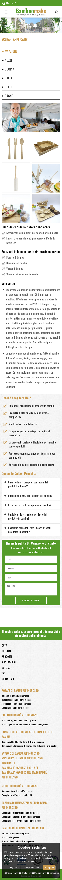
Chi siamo (7, 651)
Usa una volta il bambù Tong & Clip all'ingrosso (23, 741)
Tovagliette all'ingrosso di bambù (17, 795)
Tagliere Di (8, 763)
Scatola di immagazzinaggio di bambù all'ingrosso (25, 805)
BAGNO (9, 95)
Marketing (54, 873)
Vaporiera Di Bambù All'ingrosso (22, 758)
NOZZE (9, 60)
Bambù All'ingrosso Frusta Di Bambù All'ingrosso (24, 774)
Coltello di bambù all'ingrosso (15, 695)
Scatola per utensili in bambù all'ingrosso (21, 816)
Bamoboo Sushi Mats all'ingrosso (17, 791)
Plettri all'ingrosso (10, 837)
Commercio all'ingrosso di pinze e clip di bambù (27, 734)
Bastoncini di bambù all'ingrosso (23, 828)
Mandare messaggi (31, 600)
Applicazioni (9, 662)
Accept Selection (31, 867)
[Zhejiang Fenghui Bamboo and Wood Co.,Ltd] (31, 12)
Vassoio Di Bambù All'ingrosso (21, 753)
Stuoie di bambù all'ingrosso (20, 786)
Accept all (49, 867)
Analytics (26, 873)
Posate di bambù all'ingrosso (20, 690)
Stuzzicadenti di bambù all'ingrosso (18, 841)
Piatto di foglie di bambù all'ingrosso (19, 720)
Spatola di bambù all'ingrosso (15, 707)
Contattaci (8, 679)
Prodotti (7, 656)
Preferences (39, 873)
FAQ (3, 673)
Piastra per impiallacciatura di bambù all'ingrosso (25, 724)
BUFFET (9, 86)
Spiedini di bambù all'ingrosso (15, 833)
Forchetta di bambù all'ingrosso (16, 703)
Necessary (12, 873)
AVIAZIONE (11, 51)
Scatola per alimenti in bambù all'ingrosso (21, 812)
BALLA (9, 78)
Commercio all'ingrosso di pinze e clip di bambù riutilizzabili (29, 745)
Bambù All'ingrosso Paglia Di (20, 768)
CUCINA (9, 69)
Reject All (14, 867)
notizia (6, 668)
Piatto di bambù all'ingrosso (20, 715)
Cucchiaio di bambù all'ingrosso (16, 699)
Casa (4, 645)
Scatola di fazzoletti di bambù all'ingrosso (21, 820)
